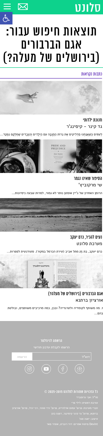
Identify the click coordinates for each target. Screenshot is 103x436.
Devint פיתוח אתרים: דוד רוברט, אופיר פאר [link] (72, 424)
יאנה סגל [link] (84, 419)
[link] (6, 18)
